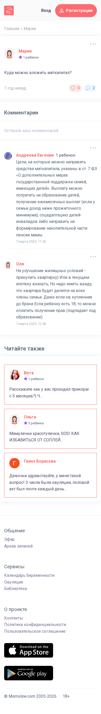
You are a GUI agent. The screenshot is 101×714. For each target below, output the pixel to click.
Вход (46, 10)
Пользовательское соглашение (35, 631)
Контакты (13, 618)
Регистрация (79, 10)
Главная (11, 28)
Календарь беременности (29, 575)
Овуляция (13, 582)
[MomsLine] (9, 10)
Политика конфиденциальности (35, 624)
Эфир (9, 539)
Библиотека (15, 588)
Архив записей (18, 546)
